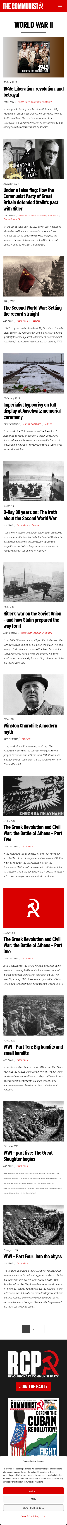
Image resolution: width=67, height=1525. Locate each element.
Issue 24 (16, 219)
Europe (26, 423)
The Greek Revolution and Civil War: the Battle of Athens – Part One (32, 945)
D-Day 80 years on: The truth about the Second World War (30, 514)
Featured (7, 219)
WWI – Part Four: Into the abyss (32, 1256)
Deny (33, 1499)
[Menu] (60, 4)
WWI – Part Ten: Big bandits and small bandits (33, 1049)
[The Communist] (23, 8)
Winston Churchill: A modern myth (30, 728)
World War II (47, 101)
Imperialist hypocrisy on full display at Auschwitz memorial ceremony (32, 410)
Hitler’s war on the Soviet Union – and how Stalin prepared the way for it (32, 619)
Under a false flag (38, 215)
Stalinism (37, 632)
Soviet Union (24, 215)
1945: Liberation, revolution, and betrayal (33, 91)
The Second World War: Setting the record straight (32, 310)
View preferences (33, 1507)
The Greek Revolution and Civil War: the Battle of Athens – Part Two (32, 832)
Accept (33, 1490)
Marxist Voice (24, 101)
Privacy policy (39, 1516)
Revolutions (36, 101)
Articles (48, 423)
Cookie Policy (26, 1516)
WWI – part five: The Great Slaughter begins (28, 1155)
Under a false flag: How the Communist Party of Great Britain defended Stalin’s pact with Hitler (30, 199)
